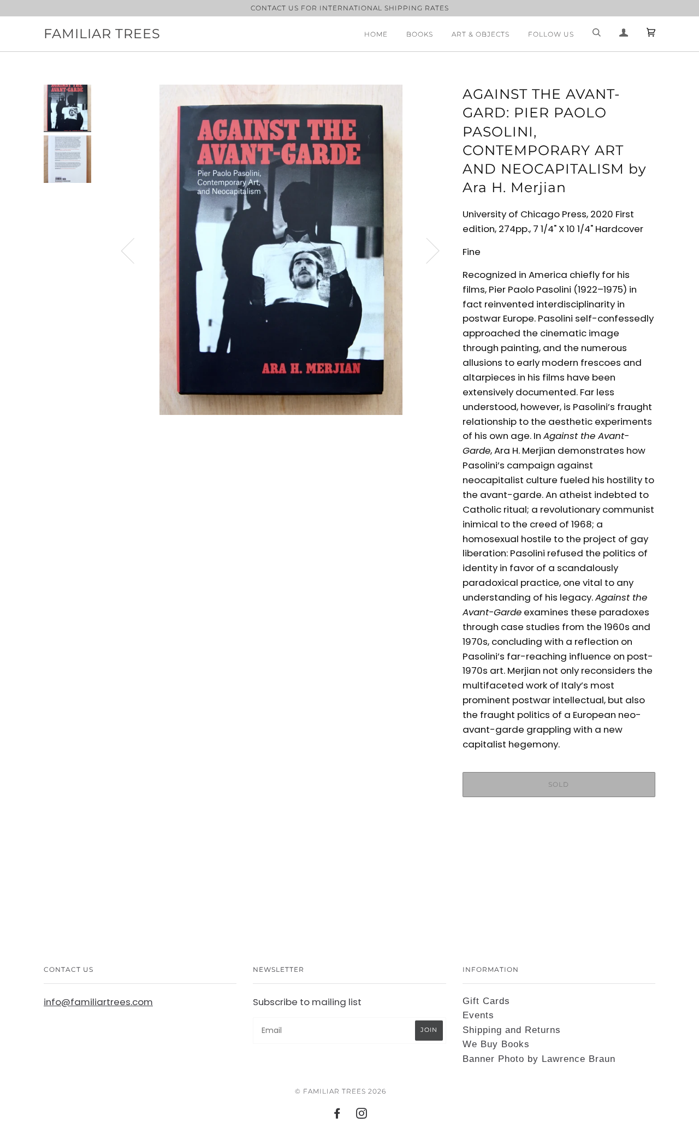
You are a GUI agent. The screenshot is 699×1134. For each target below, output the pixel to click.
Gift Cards (486, 1001)
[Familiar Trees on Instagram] (362, 1115)
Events (478, 1015)
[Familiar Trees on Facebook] (337, 1115)
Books (419, 34)
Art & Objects (481, 34)
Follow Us (551, 34)
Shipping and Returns (512, 1030)
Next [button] (426, 250)
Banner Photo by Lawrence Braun (539, 1059)
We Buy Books (496, 1044)
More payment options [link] (558, 843)
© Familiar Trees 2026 (340, 1091)
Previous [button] (134, 250)
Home (376, 34)
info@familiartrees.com (98, 1001)
